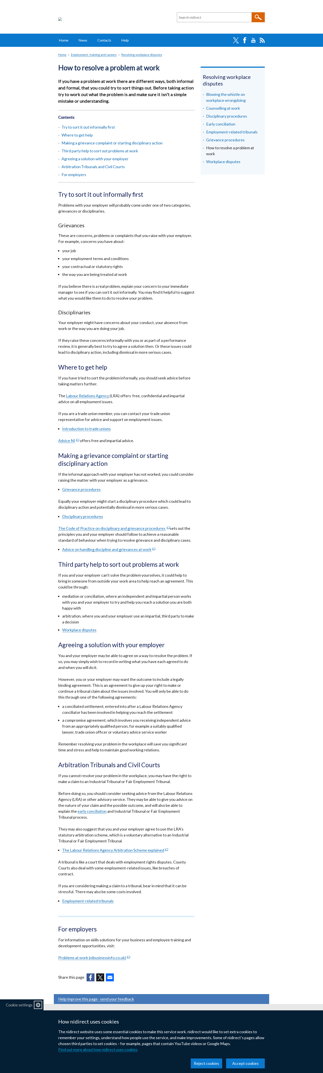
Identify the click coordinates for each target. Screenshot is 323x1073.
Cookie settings (19, 1004)
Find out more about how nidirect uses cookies (98, 1049)
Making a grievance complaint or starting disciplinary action (112, 142)
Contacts (104, 40)
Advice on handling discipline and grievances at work (108, 549)
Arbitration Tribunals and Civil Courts (93, 166)
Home (63, 40)
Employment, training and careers (94, 54)
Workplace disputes (79, 629)
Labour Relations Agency (88, 395)
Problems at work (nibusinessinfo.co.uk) (94, 957)
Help (125, 40)
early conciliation (92, 811)
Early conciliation (220, 124)
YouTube (253, 40)
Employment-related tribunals (88, 900)
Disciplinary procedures (82, 516)
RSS (262, 40)
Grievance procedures (81, 489)
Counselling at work (223, 108)
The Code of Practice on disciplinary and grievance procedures (114, 528)
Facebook (244, 40)
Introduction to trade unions (86, 428)
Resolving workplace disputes (141, 54)
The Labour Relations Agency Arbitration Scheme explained (115, 850)
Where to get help (77, 135)
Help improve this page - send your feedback (96, 998)
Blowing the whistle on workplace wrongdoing (226, 97)
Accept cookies (245, 1063)
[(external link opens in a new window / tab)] (90, 977)
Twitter (235, 40)
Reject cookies (206, 1063)
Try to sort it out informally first (88, 127)
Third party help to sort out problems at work (100, 150)
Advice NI (68, 440)
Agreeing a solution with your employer (95, 158)
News (82, 40)
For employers (74, 174)
